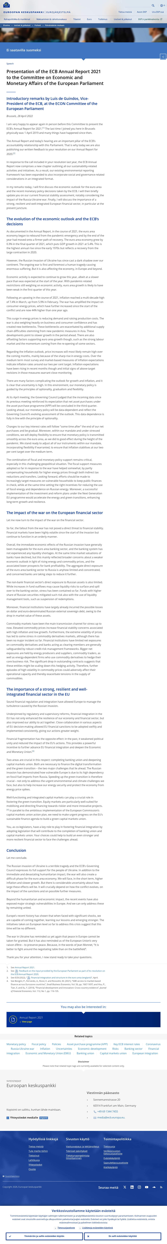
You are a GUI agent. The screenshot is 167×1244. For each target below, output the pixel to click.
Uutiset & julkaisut (123, 19)
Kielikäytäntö (111, 1167)
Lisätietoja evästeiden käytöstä (97, 1228)
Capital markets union (113, 1053)
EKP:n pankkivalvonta (148, 19)
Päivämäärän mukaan (54, 25)
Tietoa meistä (125, 12)
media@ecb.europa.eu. (111, 1117)
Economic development (92, 1049)
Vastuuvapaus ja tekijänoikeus (82, 1147)
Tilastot (77, 19)
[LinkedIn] (132, 1187)
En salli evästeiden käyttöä (123, 1236)
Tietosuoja (109, 1147)
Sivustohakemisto (12, 1176)
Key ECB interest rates (127, 1044)
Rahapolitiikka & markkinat (17, 19)
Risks (115, 1049)
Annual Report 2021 (24, 968)
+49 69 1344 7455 (107, 1111)
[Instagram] (139, 1187)
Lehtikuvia (34, 1160)
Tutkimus (102, 19)
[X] (125, 1187)
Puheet (38, 25)
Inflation (45, 1049)
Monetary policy (16, 1044)
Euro (89, 19)
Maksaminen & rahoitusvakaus (52, 19)
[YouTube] (147, 1187)
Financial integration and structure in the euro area (56, 978)
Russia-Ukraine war (22, 1049)
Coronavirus (153, 1044)
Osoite (32, 1169)
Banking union (85, 1053)
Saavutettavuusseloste (116, 1163)
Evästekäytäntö (112, 1158)
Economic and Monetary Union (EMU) (48, 1053)
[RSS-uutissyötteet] (161, 1187)
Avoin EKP (142, 12)
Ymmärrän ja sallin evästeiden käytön (44, 1236)
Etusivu (6, 25)
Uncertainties (64, 1049)
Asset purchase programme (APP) (87, 1044)
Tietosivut (34, 1156)
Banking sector (133, 1049)
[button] (157, 5)
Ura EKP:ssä (158, 12)
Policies (56, 1044)
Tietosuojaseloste (66, 1228)
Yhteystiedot (35, 1165)
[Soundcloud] (154, 1187)
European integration (145, 1053)
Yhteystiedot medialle (24, 1118)
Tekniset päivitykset (76, 1151)
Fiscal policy (39, 1044)
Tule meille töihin (38, 1151)
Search (153, 5)
